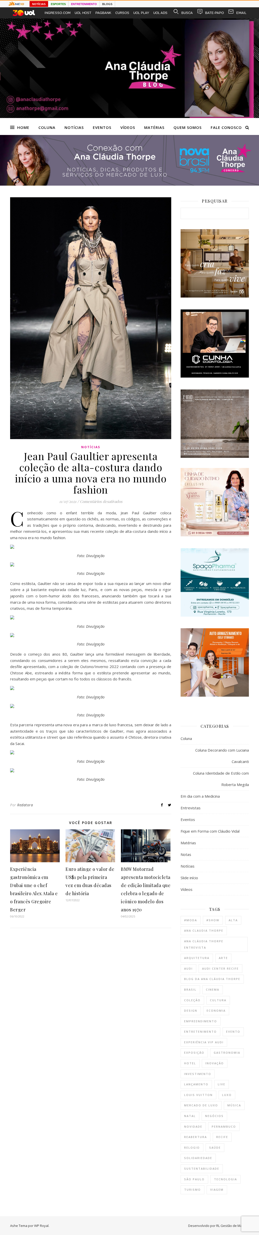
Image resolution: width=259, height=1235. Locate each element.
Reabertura (195, 1137)
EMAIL (241, 13)
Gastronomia (227, 1052)
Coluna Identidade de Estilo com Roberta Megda (221, 779)
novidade (193, 1126)
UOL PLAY (141, 13)
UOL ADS (160, 13)
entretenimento (200, 1031)
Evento (233, 1031)
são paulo (194, 1179)
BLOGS (107, 4)
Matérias (154, 127)
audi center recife (220, 968)
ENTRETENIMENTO (84, 4)
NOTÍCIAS (39, 4)
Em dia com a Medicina (200, 796)
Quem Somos (188, 127)
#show (212, 920)
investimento (197, 1074)
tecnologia (225, 1179)
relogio (192, 1147)
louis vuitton (198, 1095)
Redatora (25, 804)
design (190, 1010)
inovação (214, 1063)
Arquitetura (196, 958)
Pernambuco (224, 1126)
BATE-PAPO (214, 13)
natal (190, 1116)
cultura (218, 1000)
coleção (192, 1000)
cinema (212, 989)
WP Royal (41, 1225)
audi (188, 968)
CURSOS (122, 13)
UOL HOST (83, 13)
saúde (215, 1147)
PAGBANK (103, 13)
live (221, 1084)
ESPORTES (58, 4)
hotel (190, 1063)
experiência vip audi (204, 1042)
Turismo (192, 1189)
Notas (186, 854)
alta (233, 920)
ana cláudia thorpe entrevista (203, 944)
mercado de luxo (201, 1105)
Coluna (46, 127)
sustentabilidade (201, 1168)
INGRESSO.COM (58, 13)
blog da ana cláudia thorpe (212, 979)
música (234, 1105)
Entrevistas (191, 807)
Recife (222, 1137)
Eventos (102, 127)
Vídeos (127, 127)
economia (216, 1010)
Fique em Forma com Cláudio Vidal (210, 831)
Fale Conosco (226, 127)
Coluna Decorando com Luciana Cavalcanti (222, 756)
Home (23, 127)
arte (223, 958)
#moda (190, 920)
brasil (190, 989)
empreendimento (200, 1021)
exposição (194, 1052)
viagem (217, 1189)
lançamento (196, 1084)
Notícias (74, 127)
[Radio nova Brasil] (129, 184)
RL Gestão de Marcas (232, 1225)
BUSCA (187, 13)
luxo (227, 1095)
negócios (214, 1116)
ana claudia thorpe (203, 930)
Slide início (189, 877)
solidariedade (198, 1158)
